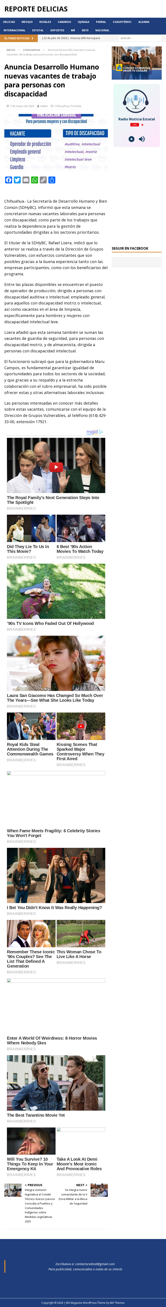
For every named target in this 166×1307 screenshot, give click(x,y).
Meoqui (27, 22)
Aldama (143, 22)
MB (73, 30)
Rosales (45, 22)
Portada (76, 106)
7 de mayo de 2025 (22, 106)
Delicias (9, 22)
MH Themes (117, 1303)
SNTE (85, 30)
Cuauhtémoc (122, 22)
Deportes (57, 30)
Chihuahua (62, 106)
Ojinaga (83, 22)
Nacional (102, 30)
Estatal (38, 30)
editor (44, 106)
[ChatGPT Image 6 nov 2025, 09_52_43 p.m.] (136, 77)
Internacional (14, 30)
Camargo (64, 22)
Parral (101, 22)
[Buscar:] (140, 38)
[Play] (131, 139)
